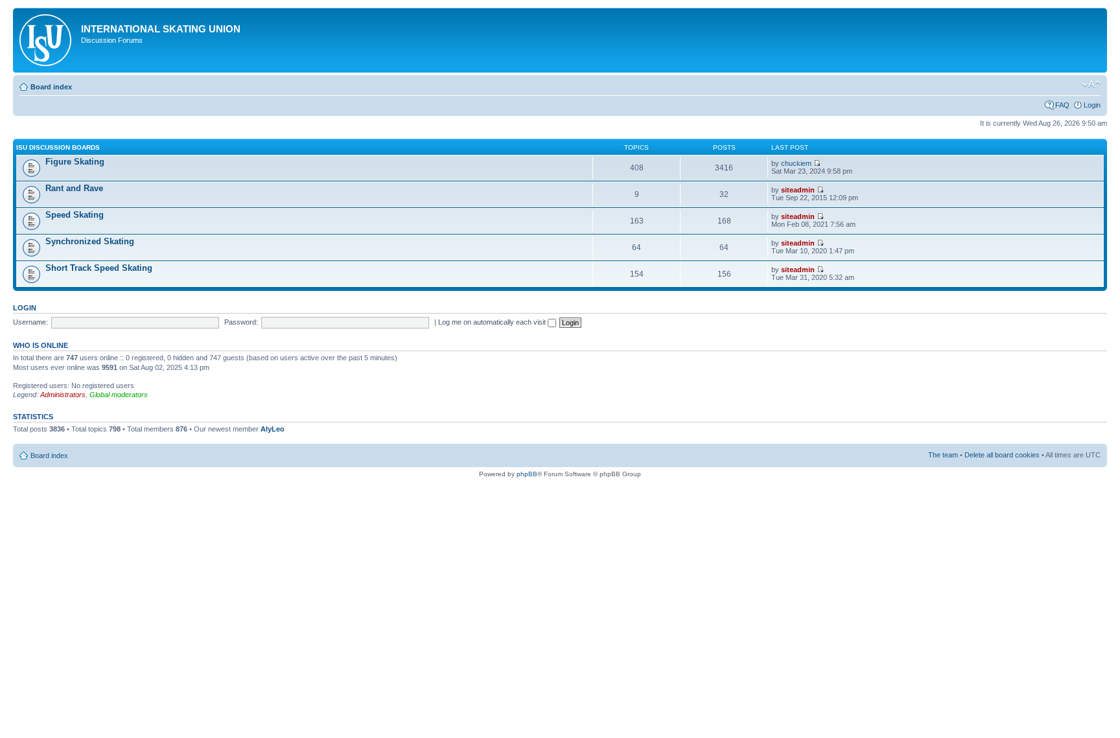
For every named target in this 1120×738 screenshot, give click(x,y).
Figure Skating (74, 162)
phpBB (527, 474)
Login (1092, 105)
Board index (51, 87)
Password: (241, 322)
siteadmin (798, 190)
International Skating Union (160, 28)
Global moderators (118, 394)
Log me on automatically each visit (493, 322)
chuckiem (796, 163)
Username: (30, 322)
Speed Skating (74, 215)
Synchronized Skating (89, 241)
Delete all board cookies (1002, 455)
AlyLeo (273, 429)
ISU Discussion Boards (58, 147)
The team (943, 455)
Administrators (63, 394)
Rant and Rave (74, 188)
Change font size (1091, 84)
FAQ (1062, 105)
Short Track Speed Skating (98, 268)
